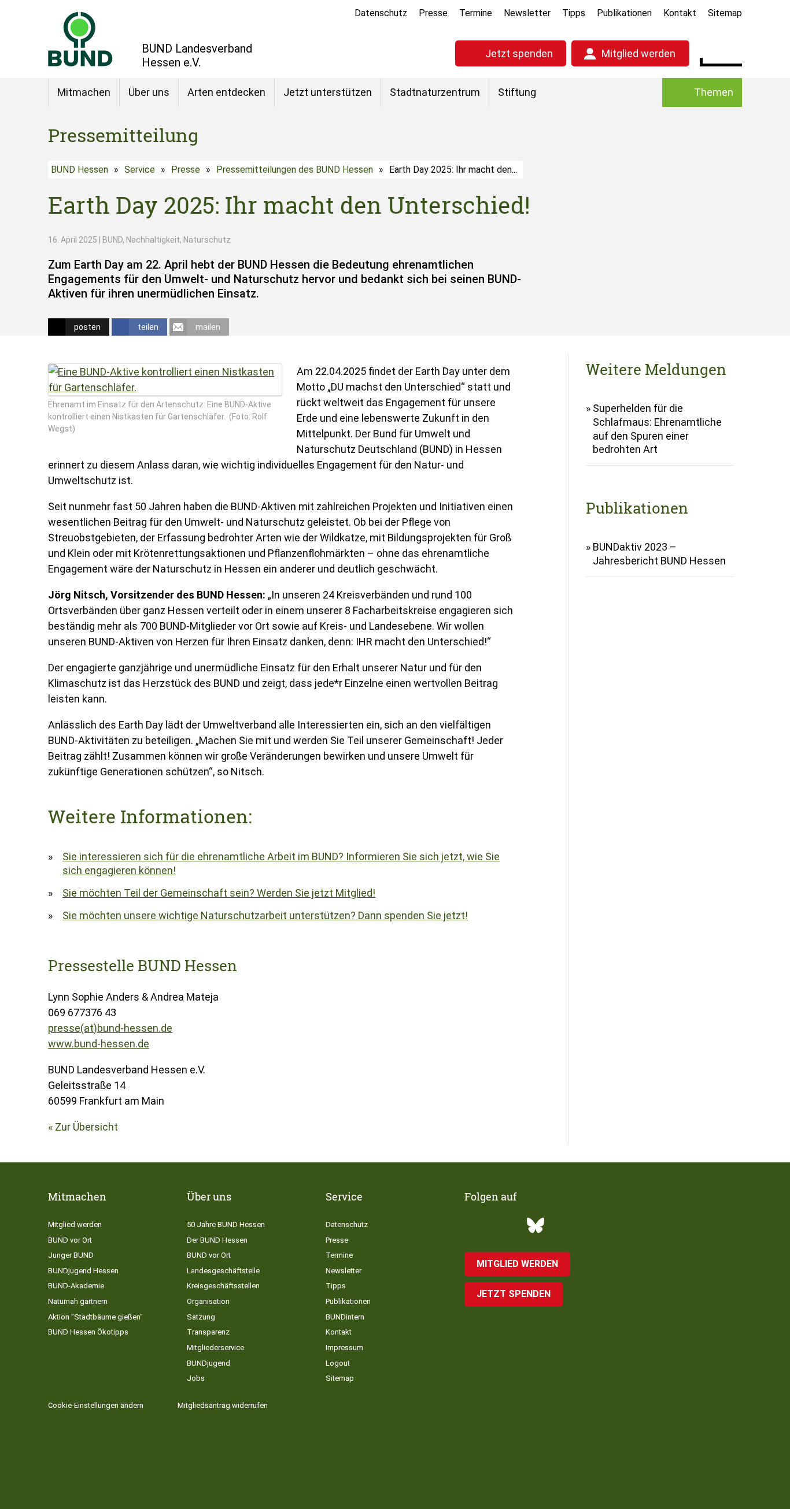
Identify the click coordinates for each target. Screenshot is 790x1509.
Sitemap (725, 13)
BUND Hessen (79, 169)
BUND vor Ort (70, 1240)
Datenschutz (381, 13)
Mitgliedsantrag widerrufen (223, 1405)
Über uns (148, 92)
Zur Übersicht (86, 1127)
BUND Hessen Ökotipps (88, 1332)
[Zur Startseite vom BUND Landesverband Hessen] (80, 39)
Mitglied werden (638, 53)
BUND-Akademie (76, 1285)
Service (139, 169)
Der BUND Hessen (217, 1240)
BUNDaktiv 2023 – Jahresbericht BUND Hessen (659, 554)
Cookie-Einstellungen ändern (95, 1405)
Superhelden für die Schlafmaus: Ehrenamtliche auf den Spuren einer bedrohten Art (657, 429)
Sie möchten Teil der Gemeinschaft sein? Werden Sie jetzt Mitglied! (218, 893)
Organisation (208, 1301)
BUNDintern (345, 1317)
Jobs (196, 1378)
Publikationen (624, 13)
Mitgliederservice (215, 1347)
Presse (433, 13)
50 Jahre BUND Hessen (226, 1224)
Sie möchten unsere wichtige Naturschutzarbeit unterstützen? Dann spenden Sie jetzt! (265, 915)
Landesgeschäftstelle (223, 1270)
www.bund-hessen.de (98, 1044)
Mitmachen (83, 92)
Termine (475, 13)
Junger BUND (71, 1255)
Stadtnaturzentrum (435, 92)
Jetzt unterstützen (327, 92)
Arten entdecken (226, 92)
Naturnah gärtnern (78, 1301)
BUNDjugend (208, 1363)
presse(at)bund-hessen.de (110, 1028)
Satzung (201, 1317)
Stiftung (517, 92)
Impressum (344, 1347)
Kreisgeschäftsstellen (223, 1285)
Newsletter (527, 13)
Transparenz (208, 1332)
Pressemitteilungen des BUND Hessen (294, 169)
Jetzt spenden (519, 53)
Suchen (733, 52)
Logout (338, 1363)
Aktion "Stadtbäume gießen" (95, 1317)
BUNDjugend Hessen (83, 1270)
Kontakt (679, 13)
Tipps (573, 13)
